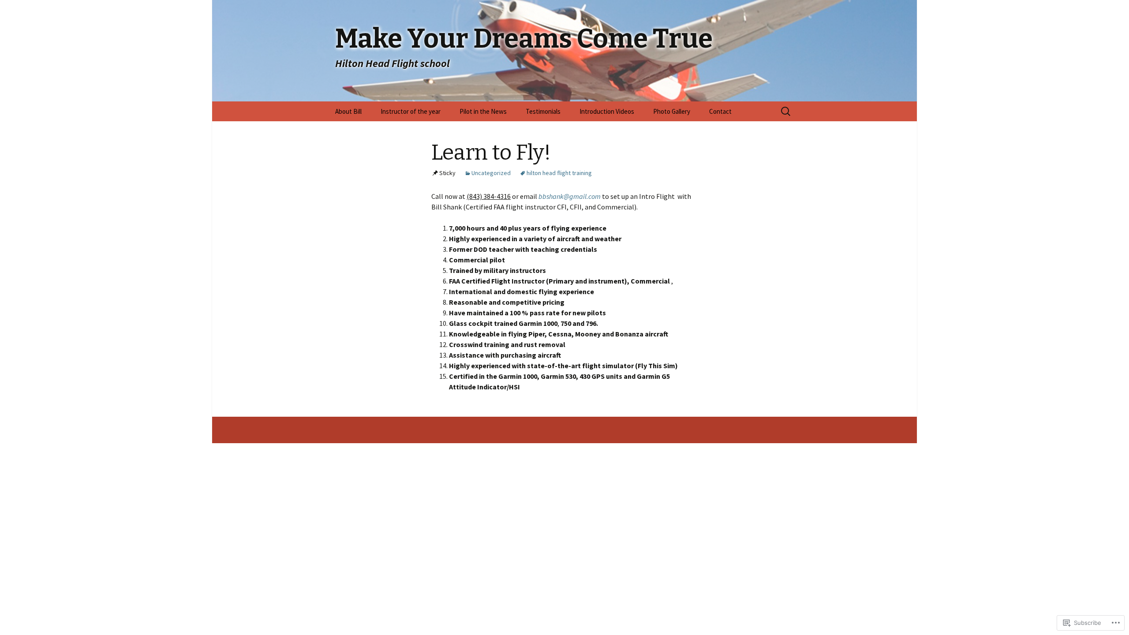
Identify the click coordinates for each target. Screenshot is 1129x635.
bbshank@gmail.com (569, 196)
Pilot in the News (483, 111)
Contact (720, 111)
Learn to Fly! (491, 152)
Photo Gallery (671, 111)
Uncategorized (491, 173)
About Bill (348, 111)
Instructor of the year (411, 111)
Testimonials (543, 111)
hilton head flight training (559, 173)
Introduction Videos (606, 111)
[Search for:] (786, 111)
